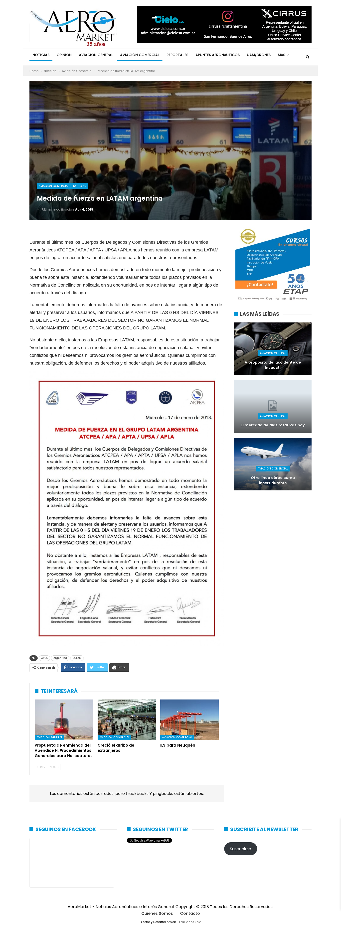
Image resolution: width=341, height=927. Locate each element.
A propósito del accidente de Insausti (273, 365)
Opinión (64, 54)
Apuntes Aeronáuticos (217, 54)
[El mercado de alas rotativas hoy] (272, 406)
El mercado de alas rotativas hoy (273, 425)
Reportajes (177, 54)
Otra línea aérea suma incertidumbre (273, 480)
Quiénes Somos (157, 913)
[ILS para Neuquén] (189, 719)
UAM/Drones (259, 54)
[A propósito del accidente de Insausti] (272, 348)
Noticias (40, 54)
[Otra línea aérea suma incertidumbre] (272, 464)
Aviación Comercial (139, 54)
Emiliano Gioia (190, 922)
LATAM (77, 658)
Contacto (190, 913)
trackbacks (138, 793)
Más (281, 54)
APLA (44, 658)
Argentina (60, 658)
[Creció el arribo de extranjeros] (127, 719)
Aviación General (96, 54)
